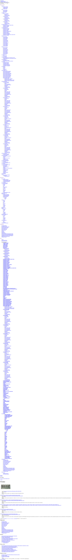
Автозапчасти (5, 175)
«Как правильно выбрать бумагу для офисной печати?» (9, 549)
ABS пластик (5, 55)
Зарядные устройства (6, 154)
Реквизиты (3, 232)
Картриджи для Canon (6, 25)
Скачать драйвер (4, 214)
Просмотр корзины (2, 478)
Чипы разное (5, 54)
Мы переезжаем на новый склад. (6, 540)
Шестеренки (6, 85)
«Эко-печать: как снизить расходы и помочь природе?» (9, 547)
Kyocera (4, 187)
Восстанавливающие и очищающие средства (9, 57)
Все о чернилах (4, 182)
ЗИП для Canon (5, 97)
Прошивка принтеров (6, 195)
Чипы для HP (5, 48)
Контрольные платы (5, 166)
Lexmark (4, 188)
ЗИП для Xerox (5, 143)
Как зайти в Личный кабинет (7, 461)
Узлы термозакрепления (8, 84)
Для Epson (4, 161)
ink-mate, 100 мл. (7, 17)
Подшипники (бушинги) (8, 118)
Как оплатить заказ (5, 463)
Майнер (4, 167)
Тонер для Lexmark (5, 41)
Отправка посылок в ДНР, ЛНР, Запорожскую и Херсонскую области (11, 554)
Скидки (4, 465)
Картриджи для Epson (6, 26)
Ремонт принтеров (5, 196)
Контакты (3, 231)
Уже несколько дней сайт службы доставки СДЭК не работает (10, 538)
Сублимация (3, 66)
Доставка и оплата (4, 225)
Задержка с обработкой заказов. (6, 537)
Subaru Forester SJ (7, 176)
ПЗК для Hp (4, 12)
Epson (4, 185)
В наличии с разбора (4, 555)
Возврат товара (4, 230)
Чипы (2, 46)
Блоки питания (7, 82)
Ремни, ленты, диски (7, 91)
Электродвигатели (7, 86)
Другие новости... (5, 542)
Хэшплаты (4, 171)
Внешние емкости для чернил (8, 78)
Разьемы (4, 168)
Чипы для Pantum (5, 51)
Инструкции (2, 177)
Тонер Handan (5, 36)
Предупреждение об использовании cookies (7, 234)
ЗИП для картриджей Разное (7, 77)
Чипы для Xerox (5, 53)
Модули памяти (7, 126)
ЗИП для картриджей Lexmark (7, 73)
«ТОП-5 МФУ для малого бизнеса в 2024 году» (8, 551)
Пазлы (4, 67)
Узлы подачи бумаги (7, 92)
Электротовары (4, 173)
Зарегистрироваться (4, 240)
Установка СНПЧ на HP (6, 181)
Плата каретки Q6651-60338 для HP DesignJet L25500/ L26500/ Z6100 (12, 491)
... (13, 518)
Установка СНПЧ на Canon (6, 180)
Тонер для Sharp (5, 44)
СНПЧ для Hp (5, 8)
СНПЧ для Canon (5, 7)
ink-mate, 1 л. (6, 14)
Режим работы (5, 467)
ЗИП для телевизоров (4, 155)
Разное (6, 83)
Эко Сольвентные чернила (6, 162)
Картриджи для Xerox (6, 35)
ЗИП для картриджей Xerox (6, 76)
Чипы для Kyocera (5, 49)
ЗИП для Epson (5, 106)
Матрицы (4, 156)
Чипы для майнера (5, 172)
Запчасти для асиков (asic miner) (6, 164)
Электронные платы (7, 87)
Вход (1, 238)
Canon (4, 201)
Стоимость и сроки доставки (5, 556)
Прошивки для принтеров (5, 160)
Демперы (6, 108)
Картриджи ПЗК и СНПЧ (8, 79)
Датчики (6, 107)
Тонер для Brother (5, 37)
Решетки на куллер (5, 169)
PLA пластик (5, 56)
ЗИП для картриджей (4, 70)
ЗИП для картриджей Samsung (7, 75)
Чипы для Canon (5, 47)
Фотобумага (3, 61)
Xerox (4, 191)
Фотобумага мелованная (6, 64)
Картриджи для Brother (6, 28)
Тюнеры (4, 158)
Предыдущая (5, 518)
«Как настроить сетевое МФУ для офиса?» (7, 548)
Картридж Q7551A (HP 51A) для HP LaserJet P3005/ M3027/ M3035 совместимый (14, 500)
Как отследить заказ (4, 229)
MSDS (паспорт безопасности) (6, 236)
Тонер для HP (5, 39)
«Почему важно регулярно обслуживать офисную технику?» (9, 550)
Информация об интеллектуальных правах (7, 235)
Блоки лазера (6, 88)
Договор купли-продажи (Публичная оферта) (9, 469)
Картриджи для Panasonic (6, 33)
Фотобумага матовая (6, 63)
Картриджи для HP (5, 30)
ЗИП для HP (4, 124)
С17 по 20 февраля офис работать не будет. (7, 539)
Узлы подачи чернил (7, 101)
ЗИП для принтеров (4, 81)
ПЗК (2, 9)
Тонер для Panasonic (5, 42)
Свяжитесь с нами (5, 471)
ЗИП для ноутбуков (4, 153)
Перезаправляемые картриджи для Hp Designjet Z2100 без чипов (12, 514)
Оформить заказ (7, 478)
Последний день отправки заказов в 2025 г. (7, 536)
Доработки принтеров (6, 194)
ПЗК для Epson (5, 11)
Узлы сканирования (7, 93)
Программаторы (4, 59)
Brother (4, 184)
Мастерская (3, 193)
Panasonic (4, 189)
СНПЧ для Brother (5, 6)
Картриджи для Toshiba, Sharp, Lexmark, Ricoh (9, 34)
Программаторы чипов (6, 60)
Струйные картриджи (4, 24)
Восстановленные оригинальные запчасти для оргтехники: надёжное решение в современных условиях (15, 545)
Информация (2, 224)
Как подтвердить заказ (5, 228)
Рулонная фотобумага (6, 62)
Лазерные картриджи (4, 27)
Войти (2, 239)
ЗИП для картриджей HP (6, 72)
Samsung (4, 190)
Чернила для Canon (5, 16)
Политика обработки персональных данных (7, 233)
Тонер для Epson (5, 38)
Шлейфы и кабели (5, 159)
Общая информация (5, 179)
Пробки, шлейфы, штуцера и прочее (9, 80)
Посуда (4, 68)
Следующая (15, 518)
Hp (3, 186)
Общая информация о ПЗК (6, 192)
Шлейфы (6, 95)
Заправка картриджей (4, 183)
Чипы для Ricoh (5, 52)
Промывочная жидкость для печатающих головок (9, 58)
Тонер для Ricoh (5, 43)
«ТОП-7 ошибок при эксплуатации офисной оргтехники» (9, 546)
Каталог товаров (2, 4)
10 (12, 518)
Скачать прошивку (4, 220)
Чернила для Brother (5, 13)
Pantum (4, 204)
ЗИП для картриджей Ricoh (6, 74)
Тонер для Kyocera (5, 40)
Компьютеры (3, 163)
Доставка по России (2, 1)
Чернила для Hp (5, 21)
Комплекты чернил (7, 15)
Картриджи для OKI (5, 32)
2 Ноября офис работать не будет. (6, 541)
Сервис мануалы (4, 208)
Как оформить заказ (5, 460)
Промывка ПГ (3, 207)
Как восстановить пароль (5, 227)
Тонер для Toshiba (5, 45)
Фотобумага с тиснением (6, 65)
